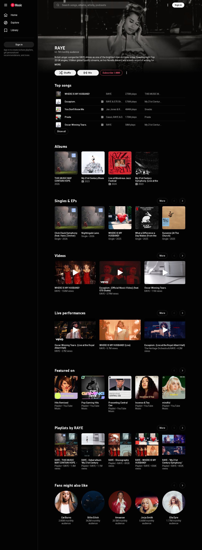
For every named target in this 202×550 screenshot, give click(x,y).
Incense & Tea (142, 402)
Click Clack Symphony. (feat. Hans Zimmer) (66, 234)
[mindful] (173, 387)
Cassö (109, 117)
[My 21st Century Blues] (92, 162)
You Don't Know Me (74, 109)
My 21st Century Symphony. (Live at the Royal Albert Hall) (146, 181)
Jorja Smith (147, 517)
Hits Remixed (61, 402)
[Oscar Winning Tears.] (164, 272)
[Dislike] (173, 94)
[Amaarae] (119, 502)
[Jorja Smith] (146, 502)
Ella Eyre (173, 517)
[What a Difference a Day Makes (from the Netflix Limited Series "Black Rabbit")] (146, 217)
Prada (68, 117)
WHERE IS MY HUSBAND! (77, 94)
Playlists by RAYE (69, 428)
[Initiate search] (57, 5)
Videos (60, 255)
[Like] (167, 94)
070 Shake (118, 101)
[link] (19, 15)
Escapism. (70, 101)
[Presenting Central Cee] (119, 387)
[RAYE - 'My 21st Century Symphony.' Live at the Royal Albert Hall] (173, 444)
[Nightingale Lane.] (92, 217)
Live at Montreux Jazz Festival (119, 179)
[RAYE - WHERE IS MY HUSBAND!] (146, 444)
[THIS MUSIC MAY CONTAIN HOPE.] (66, 162)
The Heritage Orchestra (156, 348)
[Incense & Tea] (146, 387)
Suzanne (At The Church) (170, 234)
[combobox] (95, 5)
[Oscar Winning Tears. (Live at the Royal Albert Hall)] (75, 329)
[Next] (182, 200)
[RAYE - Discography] (119, 444)
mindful (166, 402)
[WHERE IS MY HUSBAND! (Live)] (119, 329)
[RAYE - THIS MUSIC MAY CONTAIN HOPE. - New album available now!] (66, 444)
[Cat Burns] (66, 502)
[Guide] (6, 5)
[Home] (16, 5)
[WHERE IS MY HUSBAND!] (119, 217)
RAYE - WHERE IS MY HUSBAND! (145, 461)
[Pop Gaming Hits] (92, 387)
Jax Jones (111, 109)
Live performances (70, 313)
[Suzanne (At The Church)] (173, 217)
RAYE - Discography (118, 460)
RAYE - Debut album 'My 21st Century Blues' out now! (91, 463)
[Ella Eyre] (173, 502)
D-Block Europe (122, 117)
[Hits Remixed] (66, 387)
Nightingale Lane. (90, 233)
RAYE (109, 94)
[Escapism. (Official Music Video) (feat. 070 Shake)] (119, 272)
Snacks (148, 109)
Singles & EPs (66, 201)
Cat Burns (66, 517)
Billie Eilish (93, 517)
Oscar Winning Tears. (76, 125)
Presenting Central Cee (118, 404)
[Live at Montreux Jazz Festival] (119, 162)
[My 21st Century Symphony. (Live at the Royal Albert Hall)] (146, 162)
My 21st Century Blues (153, 101)
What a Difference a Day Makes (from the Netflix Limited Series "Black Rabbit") (146, 237)
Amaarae (120, 517)
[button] (58, 64)
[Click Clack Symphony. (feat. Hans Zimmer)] (66, 217)
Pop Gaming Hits (90, 402)
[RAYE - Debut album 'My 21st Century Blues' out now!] (92, 444)
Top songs (63, 85)
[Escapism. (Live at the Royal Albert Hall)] (164, 329)
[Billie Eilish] (92, 502)
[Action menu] (126, 73)
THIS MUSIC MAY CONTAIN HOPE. (153, 94)
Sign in (178, 5)
